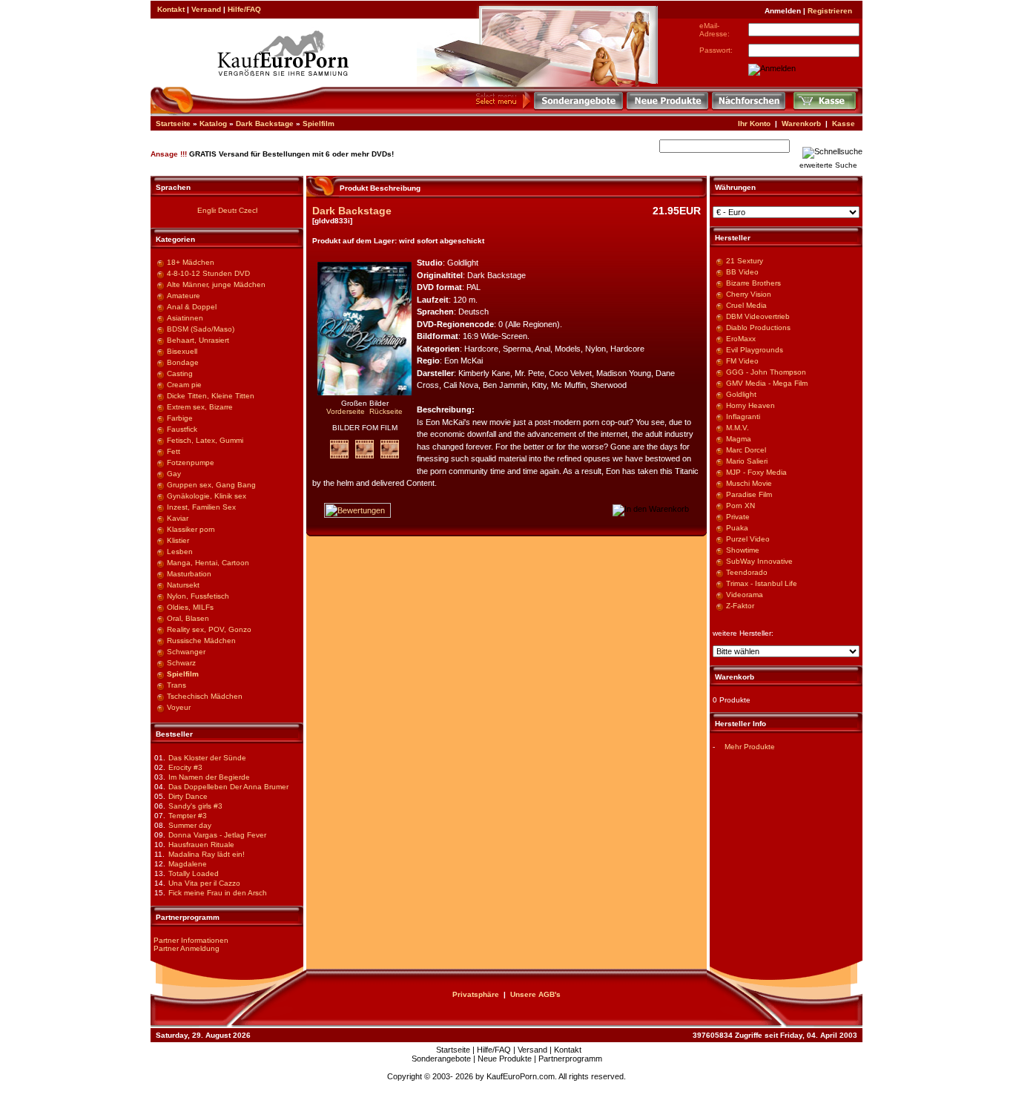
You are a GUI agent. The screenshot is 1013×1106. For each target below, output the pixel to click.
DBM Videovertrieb (758, 316)
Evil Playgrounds (754, 350)
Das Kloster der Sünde (207, 758)
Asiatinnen (185, 318)
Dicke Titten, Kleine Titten (210, 396)
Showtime (742, 550)
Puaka (737, 528)
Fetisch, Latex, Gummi (205, 440)
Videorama (744, 594)
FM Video (742, 361)
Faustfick (182, 429)
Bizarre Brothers (753, 283)
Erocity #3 (185, 767)
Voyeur (179, 707)
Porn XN (740, 505)
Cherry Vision (748, 294)
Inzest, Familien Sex (201, 507)
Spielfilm (318, 123)
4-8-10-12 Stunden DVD (208, 273)
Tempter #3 (187, 816)
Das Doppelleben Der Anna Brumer (228, 787)
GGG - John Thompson (766, 372)
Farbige (180, 418)
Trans (176, 685)
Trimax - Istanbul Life (761, 583)
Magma (738, 439)
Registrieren (830, 11)
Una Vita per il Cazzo (204, 883)
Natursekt (183, 585)
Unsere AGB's (535, 994)
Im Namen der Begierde (209, 777)
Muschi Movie (749, 483)
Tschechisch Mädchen (204, 696)
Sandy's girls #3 (195, 806)
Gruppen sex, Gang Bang (211, 485)
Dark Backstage (265, 123)
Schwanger (186, 652)
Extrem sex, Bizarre (200, 407)
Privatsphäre (475, 994)
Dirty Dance (188, 796)
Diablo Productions (758, 327)
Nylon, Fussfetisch (198, 596)
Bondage (183, 362)
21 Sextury (744, 261)
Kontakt (171, 9)
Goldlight (741, 394)
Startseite (173, 123)
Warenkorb (801, 123)
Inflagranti (743, 416)
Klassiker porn (191, 529)
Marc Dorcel (746, 450)
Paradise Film (749, 494)
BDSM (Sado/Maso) (200, 329)
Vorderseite (345, 411)
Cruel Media (746, 305)
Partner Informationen (191, 940)
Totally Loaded (193, 873)
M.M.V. (737, 428)
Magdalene (187, 864)
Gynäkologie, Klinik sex (206, 496)
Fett (173, 451)
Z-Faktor (740, 606)
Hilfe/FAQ (244, 9)
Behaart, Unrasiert (198, 340)
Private (738, 517)
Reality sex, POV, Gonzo (209, 629)
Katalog (213, 123)
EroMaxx (741, 339)
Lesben (180, 551)
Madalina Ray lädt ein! (206, 854)
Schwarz (181, 663)
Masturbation (189, 574)
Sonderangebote (441, 1058)
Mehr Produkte (750, 747)
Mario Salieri (747, 461)
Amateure (183, 296)
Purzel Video (748, 539)
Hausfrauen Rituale (201, 844)
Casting (180, 373)
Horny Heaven (750, 405)
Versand (206, 9)
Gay (174, 474)
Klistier (178, 540)
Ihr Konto (754, 123)
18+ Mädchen (190, 262)
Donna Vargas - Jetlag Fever (217, 835)
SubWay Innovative (759, 561)
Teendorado (747, 572)
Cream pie (184, 385)
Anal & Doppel (192, 307)
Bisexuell (182, 351)
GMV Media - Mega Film (767, 383)
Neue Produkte (505, 1058)
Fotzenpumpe (190, 462)
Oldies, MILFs (190, 607)
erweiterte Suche (828, 165)
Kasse (843, 123)
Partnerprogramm (570, 1058)
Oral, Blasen (188, 618)
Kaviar (177, 518)
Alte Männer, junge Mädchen (216, 284)
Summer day (189, 825)
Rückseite (386, 411)
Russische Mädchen (201, 640)
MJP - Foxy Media (756, 472)
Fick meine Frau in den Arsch (217, 893)
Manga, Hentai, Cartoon (208, 563)
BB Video (742, 272)
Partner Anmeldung (187, 948)
